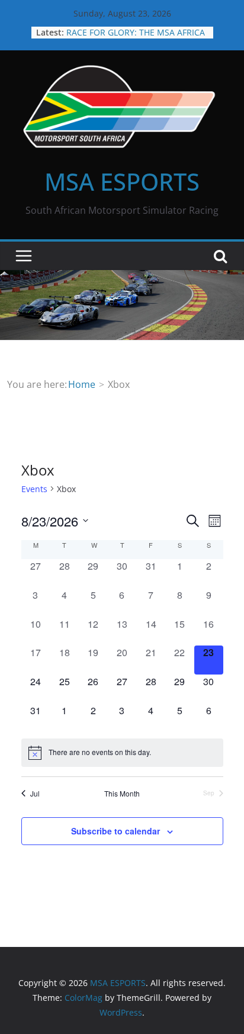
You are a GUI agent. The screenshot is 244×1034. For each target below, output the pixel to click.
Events (34, 488)
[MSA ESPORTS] (122, 278)
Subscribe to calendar (115, 831)
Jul (35, 793)
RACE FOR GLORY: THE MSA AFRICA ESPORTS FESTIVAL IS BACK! (135, 38)
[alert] (122, 752)
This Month (122, 793)
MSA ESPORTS (122, 181)
